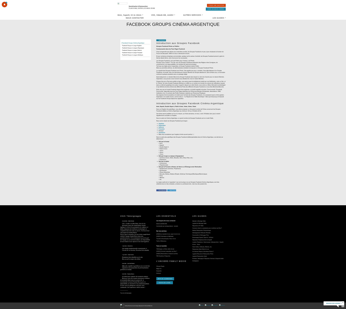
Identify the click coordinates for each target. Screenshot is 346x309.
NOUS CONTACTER (135, 18)
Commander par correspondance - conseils (167, 226)
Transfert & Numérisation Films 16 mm (166, 238)
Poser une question (216, 5)
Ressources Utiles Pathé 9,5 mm (200, 249)
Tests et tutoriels (161, 246)
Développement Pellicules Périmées (201, 233)
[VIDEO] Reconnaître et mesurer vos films (167, 253)
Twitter (172, 190)
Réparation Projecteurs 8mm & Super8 (202, 240)
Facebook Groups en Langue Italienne (132, 50)
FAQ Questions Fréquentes (163, 256)
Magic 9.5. (159, 268)
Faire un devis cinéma (215, 9)
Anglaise (161, 123)
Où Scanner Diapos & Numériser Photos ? (203, 251)
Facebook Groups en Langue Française (132, 52)
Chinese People (160, 266)
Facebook (162, 190)
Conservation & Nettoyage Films (200, 235)
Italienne (161, 127)
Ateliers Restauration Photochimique (201, 230)
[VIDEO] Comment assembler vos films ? (166, 251)
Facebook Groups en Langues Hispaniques (133, 48)
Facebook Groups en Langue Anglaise (132, 45)
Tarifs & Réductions (161, 241)
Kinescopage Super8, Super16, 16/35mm (202, 237)
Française (162, 129)
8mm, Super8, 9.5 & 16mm (130, 15)
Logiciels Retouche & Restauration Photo (202, 254)
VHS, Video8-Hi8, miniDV (162, 15)
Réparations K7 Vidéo (197, 226)
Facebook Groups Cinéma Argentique (133, 43)
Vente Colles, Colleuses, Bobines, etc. (202, 247)
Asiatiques (162, 132)
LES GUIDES (219, 18)
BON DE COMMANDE (165, 278)
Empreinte (158, 271)
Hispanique (162, 125)
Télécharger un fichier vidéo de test (165, 249)
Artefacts (158, 273)
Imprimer (162, 40)
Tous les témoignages (125, 293)
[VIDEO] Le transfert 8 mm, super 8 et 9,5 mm (168, 234)
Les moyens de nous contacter (165, 221)
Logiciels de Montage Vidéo (199, 223)
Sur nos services (161, 231)
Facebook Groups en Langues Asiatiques (132, 55)
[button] (4, 4)
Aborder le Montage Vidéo (199, 221)
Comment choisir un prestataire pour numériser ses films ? (207, 228)
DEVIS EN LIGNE (164, 282)
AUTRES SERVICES (192, 15)
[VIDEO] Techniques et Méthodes (164, 236)
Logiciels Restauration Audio (199, 256)
